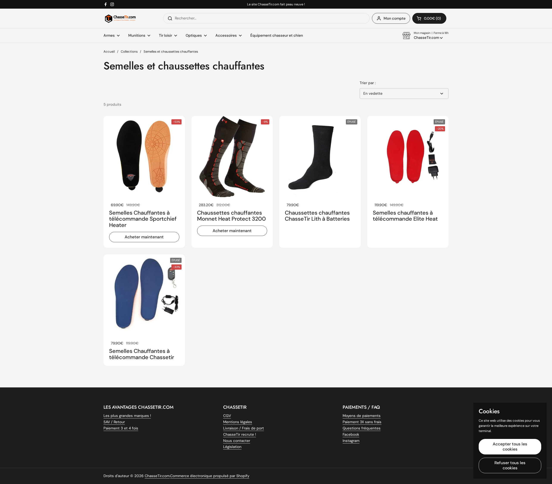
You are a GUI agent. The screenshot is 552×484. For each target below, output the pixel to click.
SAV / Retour (114, 422)
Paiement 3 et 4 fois (121, 428)
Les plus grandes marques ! (127, 415)
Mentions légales (237, 422)
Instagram (351, 440)
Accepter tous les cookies (510, 446)
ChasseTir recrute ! (239, 434)
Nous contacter (236, 440)
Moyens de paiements (362, 415)
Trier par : (368, 82)
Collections (129, 51)
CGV (227, 415)
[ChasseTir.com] (120, 18)
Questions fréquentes (362, 428)
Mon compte (395, 18)
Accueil (109, 51)
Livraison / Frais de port (243, 428)
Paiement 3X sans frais (362, 422)
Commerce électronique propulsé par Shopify (209, 475)
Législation (232, 446)
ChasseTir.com (157, 475)
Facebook (351, 434)
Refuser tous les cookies (509, 465)
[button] (425, 35)
